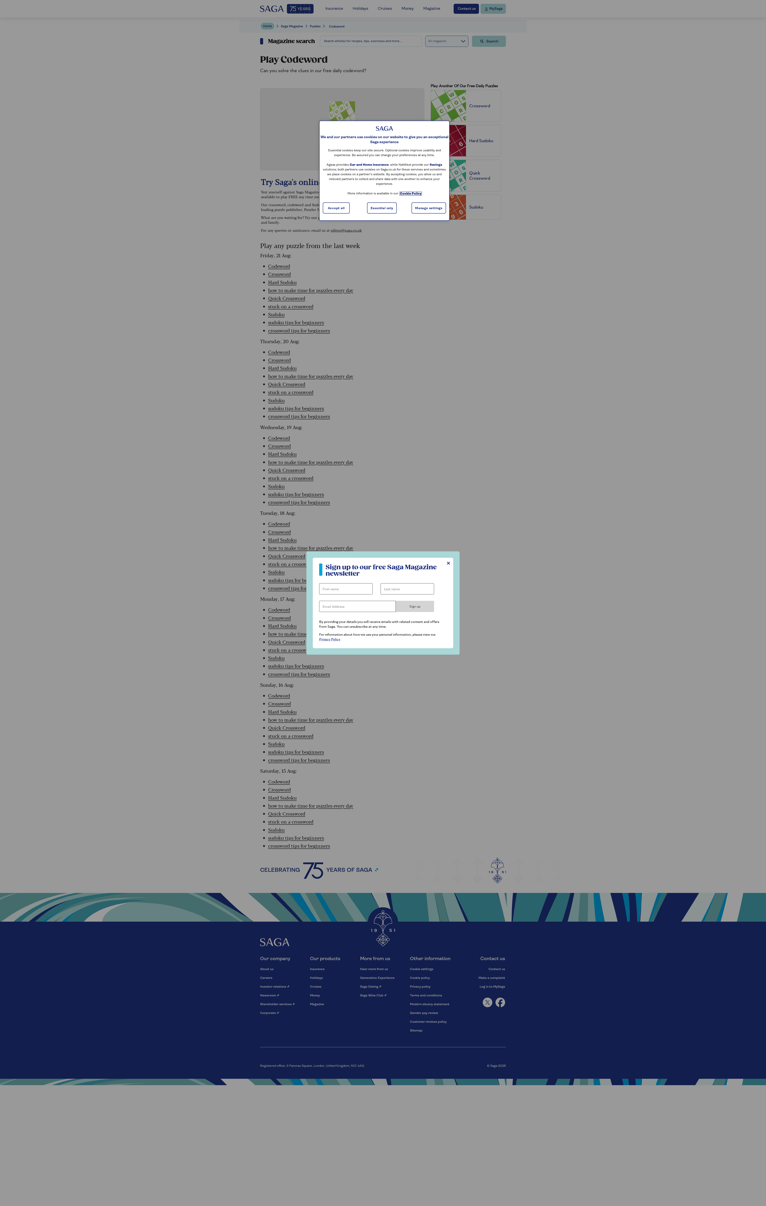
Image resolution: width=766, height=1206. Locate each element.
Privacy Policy (329, 639)
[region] (384, 171)
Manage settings (428, 208)
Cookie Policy (410, 193)
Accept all (336, 208)
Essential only (382, 208)
